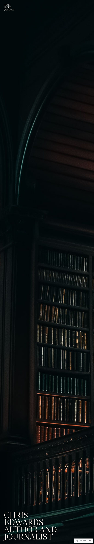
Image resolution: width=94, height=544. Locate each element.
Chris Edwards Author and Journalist (30, 526)
